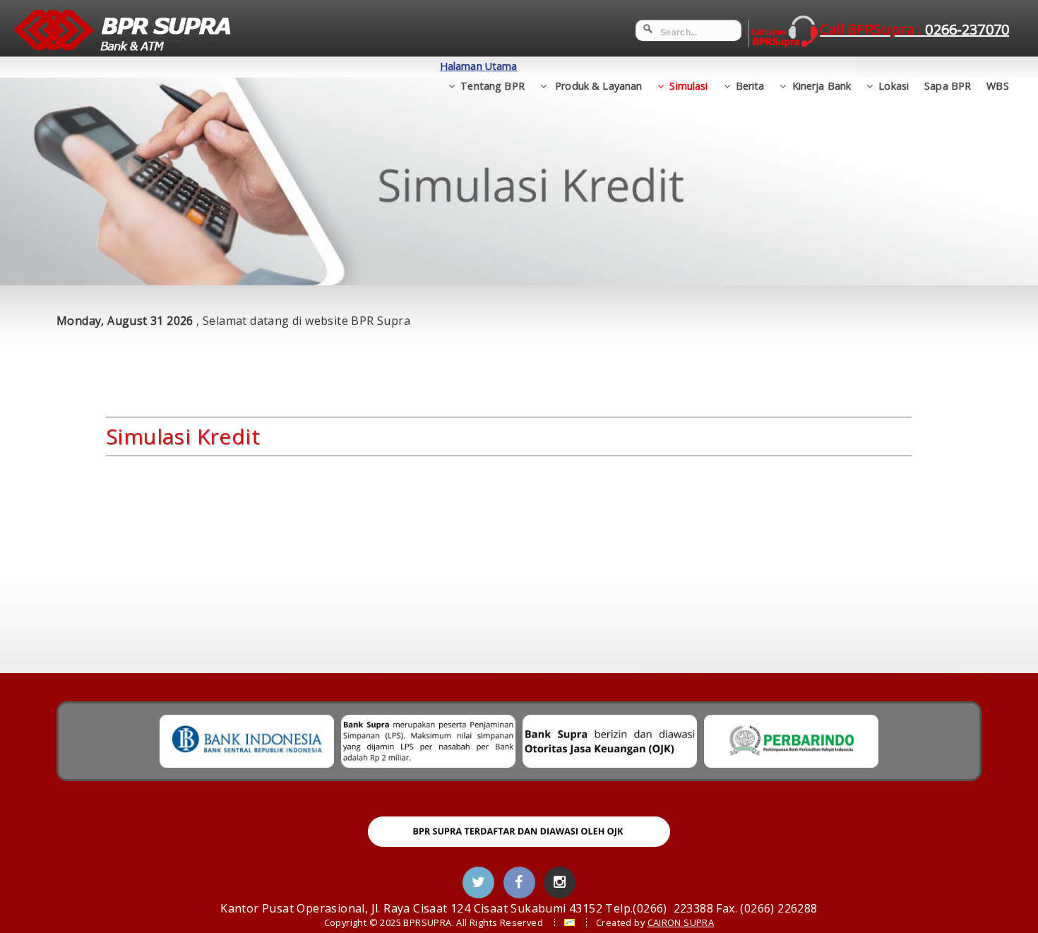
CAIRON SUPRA (681, 922)
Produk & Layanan (597, 86)
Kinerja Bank (822, 86)
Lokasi (893, 86)
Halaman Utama (479, 66)
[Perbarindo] (791, 741)
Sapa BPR (947, 86)
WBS (997, 86)
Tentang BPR (492, 86)
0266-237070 (914, 29)
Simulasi (688, 86)
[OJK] (610, 741)
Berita (750, 86)
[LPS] (428, 741)
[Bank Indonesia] (247, 741)
